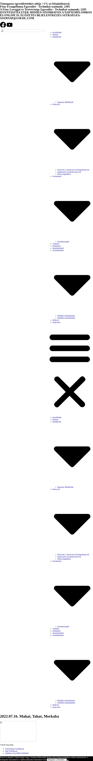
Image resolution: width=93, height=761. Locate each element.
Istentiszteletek (58, 248)
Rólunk (55, 35)
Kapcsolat (56, 322)
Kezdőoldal (57, 32)
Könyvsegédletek (64, 174)
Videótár (56, 244)
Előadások (57, 246)
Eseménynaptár (63, 242)
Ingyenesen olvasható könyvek (69, 172)
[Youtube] (10, 25)
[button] (70, 369)
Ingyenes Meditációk (65, 102)
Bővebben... (61, 760)
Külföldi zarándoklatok (66, 318)
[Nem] (68, 760)
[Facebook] (3, 25)
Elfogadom (51, 760)
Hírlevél (56, 320)
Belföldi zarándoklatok (66, 316)
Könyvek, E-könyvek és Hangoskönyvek (73, 170)
